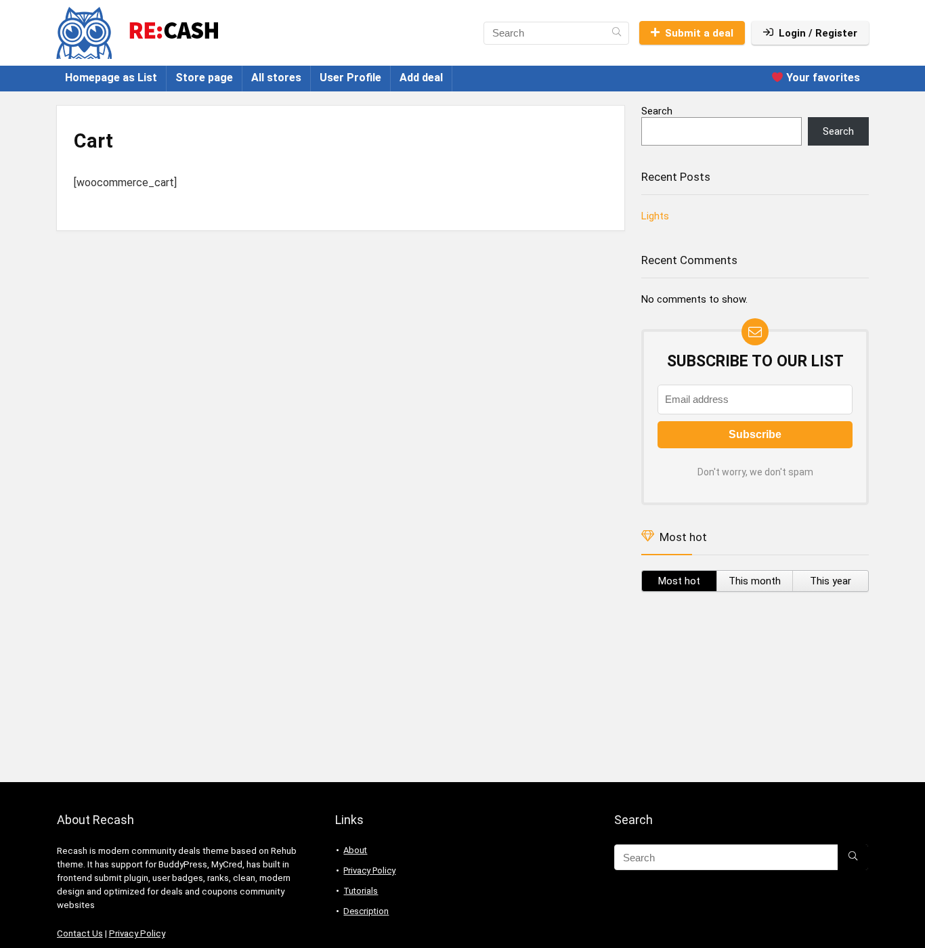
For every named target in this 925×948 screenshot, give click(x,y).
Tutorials (360, 891)
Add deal (421, 77)
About (355, 850)
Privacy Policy (137, 933)
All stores (276, 77)
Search (656, 111)
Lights (655, 216)
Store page (204, 77)
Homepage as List (111, 77)
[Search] (616, 33)
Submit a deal (699, 33)
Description (366, 911)
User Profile (350, 77)
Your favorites (821, 77)
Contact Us (80, 933)
